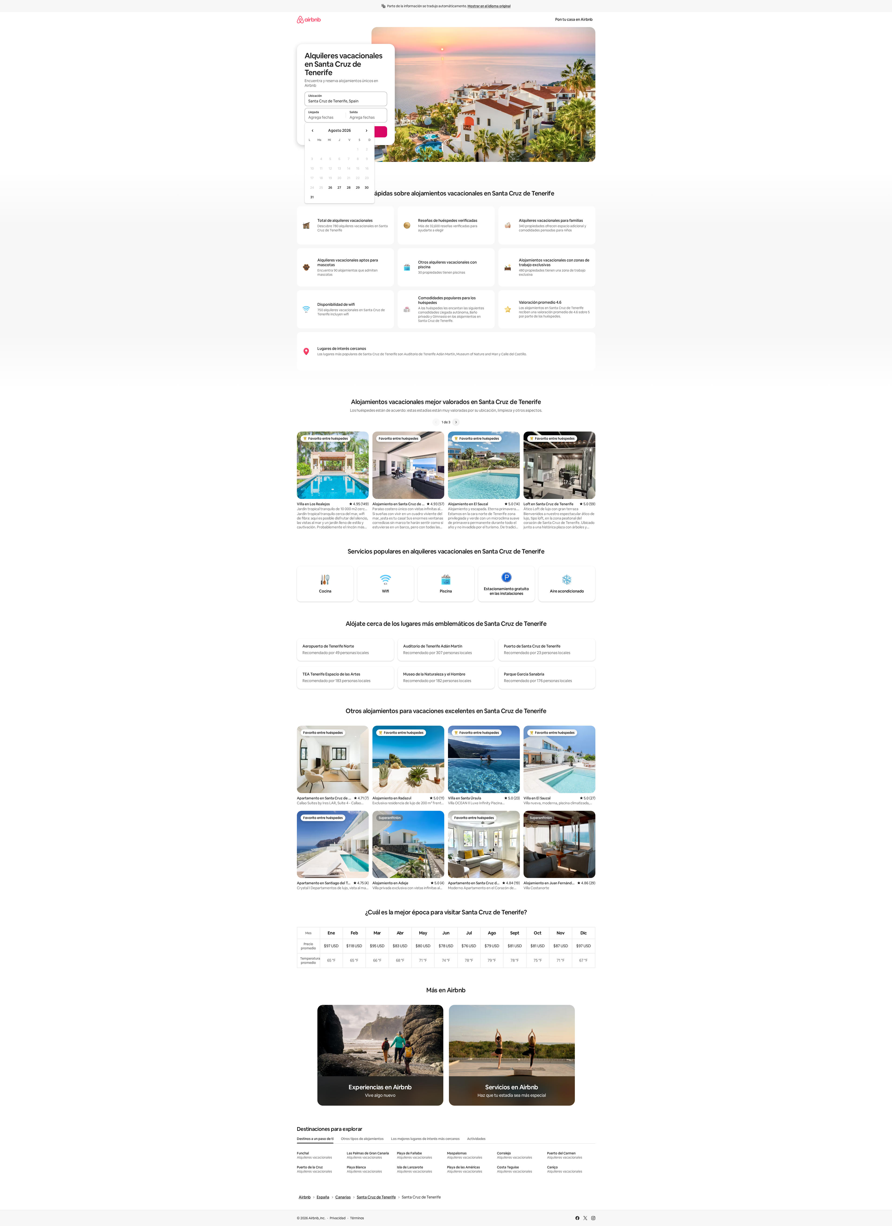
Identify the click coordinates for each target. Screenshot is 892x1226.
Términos (357, 1218)
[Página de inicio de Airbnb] (309, 19)
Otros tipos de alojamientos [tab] (362, 1139)
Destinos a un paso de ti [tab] (315, 1139)
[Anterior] (436, 422)
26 (330, 187)
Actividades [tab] (476, 1139)
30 (367, 187)
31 (312, 197)
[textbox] (325, 117)
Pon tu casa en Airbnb (574, 19)
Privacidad (338, 1218)
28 (349, 187)
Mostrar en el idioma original (489, 6)
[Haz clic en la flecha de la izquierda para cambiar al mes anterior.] (312, 130)
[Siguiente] (456, 422)
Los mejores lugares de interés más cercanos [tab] (425, 1139)
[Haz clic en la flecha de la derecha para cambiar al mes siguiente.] (366, 130)
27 (339, 187)
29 (358, 187)
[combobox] (345, 101)
